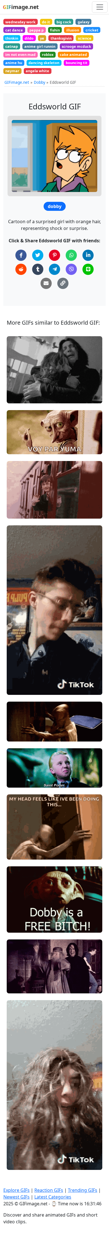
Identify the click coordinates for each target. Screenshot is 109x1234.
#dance (18, 986)
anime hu (13, 62)
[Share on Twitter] (37, 255)
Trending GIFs (82, 1190)
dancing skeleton (44, 62)
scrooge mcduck (76, 46)
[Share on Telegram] (54, 269)
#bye (16, 511)
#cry (16, 396)
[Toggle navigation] (100, 7)
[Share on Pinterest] (54, 255)
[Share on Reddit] (21, 269)
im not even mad (20, 54)
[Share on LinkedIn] (88, 255)
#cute (17, 502)
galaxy (83, 21)
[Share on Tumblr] (37, 269)
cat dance (14, 30)
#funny (18, 688)
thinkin (11, 38)
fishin (55, 30)
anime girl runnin (39, 46)
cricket (92, 30)
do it (46, 21)
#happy (18, 977)
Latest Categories (52, 1197)
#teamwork (22, 669)
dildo (29, 38)
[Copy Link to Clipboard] (62, 283)
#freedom (21, 916)
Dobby (39, 82)
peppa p (36, 30)
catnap (11, 46)
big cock (63, 21)
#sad (16, 378)
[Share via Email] (46, 283)
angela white (37, 70)
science (84, 38)
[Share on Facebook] (21, 255)
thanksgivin (61, 38)
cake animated (73, 54)
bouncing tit (76, 62)
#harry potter (24, 387)
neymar (12, 70)
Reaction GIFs (48, 1190)
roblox (47, 54)
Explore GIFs (16, 1190)
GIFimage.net (16, 82)
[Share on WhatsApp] (71, 255)
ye (42, 38)
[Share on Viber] (71, 269)
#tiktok (18, 1153)
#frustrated (22, 734)
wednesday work (20, 21)
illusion (72, 30)
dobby (54, 206)
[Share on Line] (88, 269)
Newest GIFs (16, 1197)
